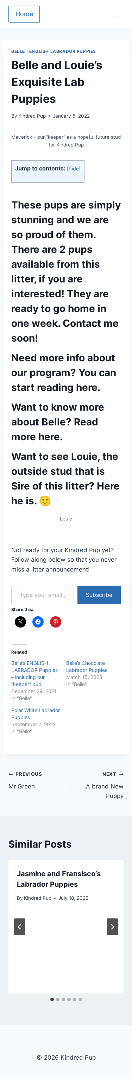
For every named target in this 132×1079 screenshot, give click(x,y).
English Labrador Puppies (62, 51)
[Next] (112, 926)
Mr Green (25, 780)
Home (24, 14)
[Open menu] (116, 14)
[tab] (52, 999)
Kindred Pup (32, 116)
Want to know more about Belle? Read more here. (57, 422)
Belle (18, 51)
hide (74, 169)
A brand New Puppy (105, 785)
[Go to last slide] (19, 926)
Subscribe (99, 594)
